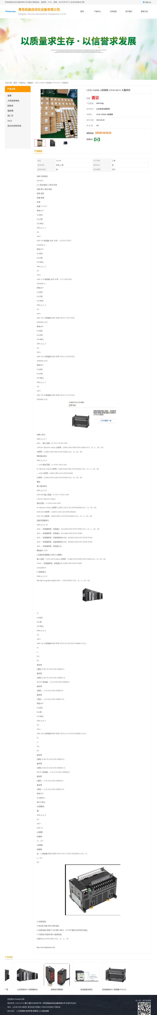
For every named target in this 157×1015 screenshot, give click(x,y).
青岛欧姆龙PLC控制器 (125, 989)
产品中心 (97, 11)
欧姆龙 (30, 83)
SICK (9, 121)
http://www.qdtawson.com (46, 947)
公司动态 (113, 11)
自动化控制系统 (14, 126)
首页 (82, 11)
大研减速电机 (13, 101)
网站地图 (45, 1011)
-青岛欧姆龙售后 (66, 989)
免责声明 (29, 1011)
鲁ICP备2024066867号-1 (34, 1003)
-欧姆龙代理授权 (37, 989)
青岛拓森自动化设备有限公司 (54, 1003)
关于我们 (128, 11)
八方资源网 (20, 1011)
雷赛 (9, 96)
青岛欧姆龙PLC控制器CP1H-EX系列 (96, 989)
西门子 (10, 116)
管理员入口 (37, 1011)
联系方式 (144, 11)
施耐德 (10, 111)
